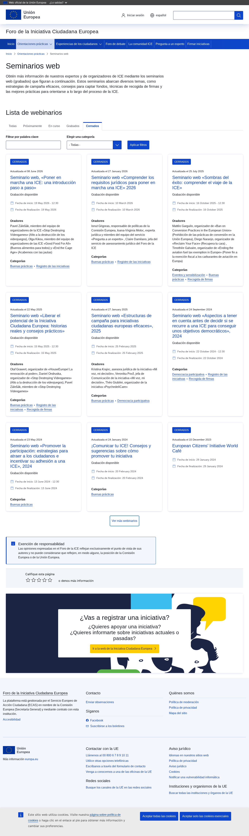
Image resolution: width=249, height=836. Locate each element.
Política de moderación (184, 702)
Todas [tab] (13, 126)
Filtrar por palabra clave (22, 136)
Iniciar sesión (135, 15)
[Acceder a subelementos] (52, 44)
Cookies (174, 771)
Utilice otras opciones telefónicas (107, 760)
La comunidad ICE (141, 44)
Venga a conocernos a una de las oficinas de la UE (119, 771)
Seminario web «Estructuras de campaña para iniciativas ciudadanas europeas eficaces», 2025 (122, 323)
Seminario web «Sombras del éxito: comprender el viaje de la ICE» (202, 182)
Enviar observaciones (100, 702)
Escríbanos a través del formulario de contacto (115, 766)
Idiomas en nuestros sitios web (189, 755)
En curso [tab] (54, 126)
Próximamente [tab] (32, 126)
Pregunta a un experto (170, 44)
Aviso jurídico (177, 766)
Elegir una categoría (80, 136)
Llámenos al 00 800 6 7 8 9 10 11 (107, 755)
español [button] (161, 15)
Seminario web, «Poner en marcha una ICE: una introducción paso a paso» (43, 182)
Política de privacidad (183, 707)
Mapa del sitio (178, 713)
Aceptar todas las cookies (159, 816)
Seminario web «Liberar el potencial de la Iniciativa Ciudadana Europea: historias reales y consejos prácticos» (38, 323)
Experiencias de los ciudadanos (77, 44)
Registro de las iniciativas (52, 266)
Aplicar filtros (138, 144)
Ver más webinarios (124, 520)
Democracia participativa (133, 400)
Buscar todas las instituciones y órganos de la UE (201, 793)
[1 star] (28, 580)
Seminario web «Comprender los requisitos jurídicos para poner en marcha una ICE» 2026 (123, 182)
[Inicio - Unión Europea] (23, 15)
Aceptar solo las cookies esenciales (205, 816)
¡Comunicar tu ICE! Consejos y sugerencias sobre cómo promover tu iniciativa (121, 450)
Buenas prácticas (21, 266)
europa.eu (31, 759)
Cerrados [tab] (92, 126)
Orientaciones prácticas (32, 44)
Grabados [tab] (73, 126)
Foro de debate (115, 44)
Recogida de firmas (200, 279)
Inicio (10, 44)
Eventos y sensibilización (188, 275)
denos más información (77, 580)
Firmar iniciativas (198, 44)
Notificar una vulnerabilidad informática (194, 777)
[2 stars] (30, 580)
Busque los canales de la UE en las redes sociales (118, 787)
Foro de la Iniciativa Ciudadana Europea (35, 693)
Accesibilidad (11, 719)
